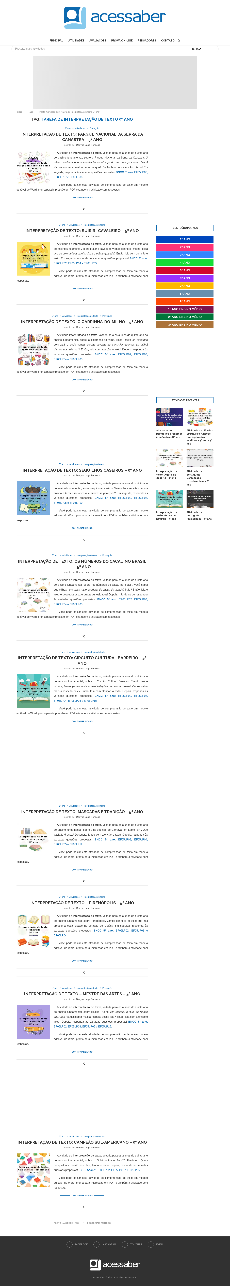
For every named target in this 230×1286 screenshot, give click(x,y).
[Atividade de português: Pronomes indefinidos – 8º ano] (169, 417)
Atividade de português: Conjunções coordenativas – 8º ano (198, 478)
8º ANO (185, 293)
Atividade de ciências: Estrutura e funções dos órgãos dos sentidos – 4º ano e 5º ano (200, 437)
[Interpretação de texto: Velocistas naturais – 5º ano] (169, 499)
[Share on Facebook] (80, 209)
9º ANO (185, 301)
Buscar (196, 49)
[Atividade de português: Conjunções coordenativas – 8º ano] (200, 458)
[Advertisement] (201, 1252)
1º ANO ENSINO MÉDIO (185, 309)
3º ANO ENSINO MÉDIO (185, 324)
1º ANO (185, 239)
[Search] (178, 41)
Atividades (76, 40)
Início (19, 112)
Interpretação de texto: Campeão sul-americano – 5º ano (82, 1142)
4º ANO (185, 262)
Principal (56, 40)
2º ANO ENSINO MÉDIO (185, 317)
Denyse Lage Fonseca (88, 145)
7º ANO (185, 286)
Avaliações (97, 40)
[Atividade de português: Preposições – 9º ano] (200, 499)
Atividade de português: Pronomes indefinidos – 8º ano (169, 433)
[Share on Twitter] (84, 209)
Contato (168, 40)
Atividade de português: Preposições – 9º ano (199, 515)
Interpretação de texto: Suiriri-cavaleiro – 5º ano (82, 230)
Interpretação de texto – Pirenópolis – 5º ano (82, 902)
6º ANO (185, 278)
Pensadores (147, 40)
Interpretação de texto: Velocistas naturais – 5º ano (166, 515)
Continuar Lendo (82, 197)
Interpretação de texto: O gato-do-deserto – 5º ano (166, 474)
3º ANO (185, 254)
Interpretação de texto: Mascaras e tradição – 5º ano (82, 811)
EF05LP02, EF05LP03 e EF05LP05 (109, 1170)
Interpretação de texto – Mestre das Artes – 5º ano (82, 993)
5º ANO (185, 270)
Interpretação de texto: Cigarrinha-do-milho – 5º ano (82, 321)
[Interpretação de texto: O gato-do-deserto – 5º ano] (169, 458)
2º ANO (185, 247)
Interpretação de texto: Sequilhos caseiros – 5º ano (82, 470)
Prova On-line (122, 40)
